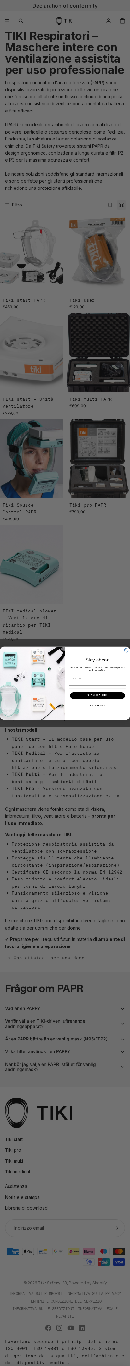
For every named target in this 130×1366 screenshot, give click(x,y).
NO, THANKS (97, 705)
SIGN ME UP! (97, 695)
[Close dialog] (126, 650)
